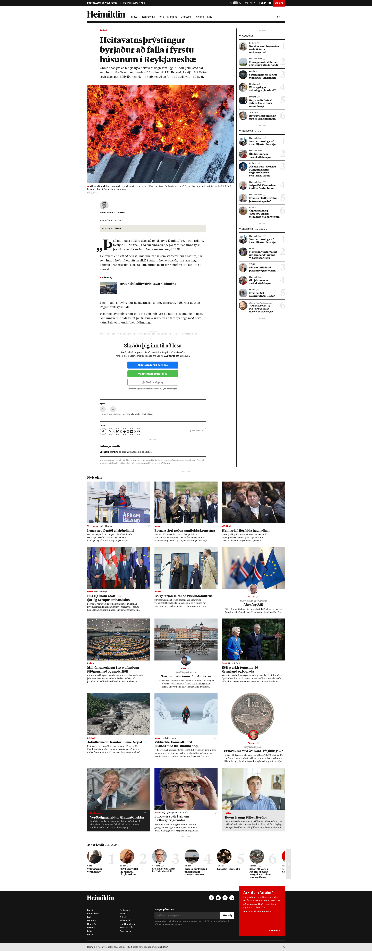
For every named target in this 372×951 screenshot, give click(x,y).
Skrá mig (227, 915)
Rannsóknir (148, 16)
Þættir (90, 934)
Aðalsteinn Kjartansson (112, 212)
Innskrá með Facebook (154, 365)
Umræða (186, 16)
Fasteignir (125, 910)
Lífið (209, 16)
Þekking (199, 16)
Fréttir (135, 16)
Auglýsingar (126, 931)
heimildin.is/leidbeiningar (164, 388)
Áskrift (123, 917)
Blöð (122, 913)
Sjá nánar (163, 946)
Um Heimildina (127, 924)
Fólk (161, 16)
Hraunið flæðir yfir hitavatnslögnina (148, 284)
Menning (172, 16)
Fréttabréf (125, 920)
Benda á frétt (127, 927)
